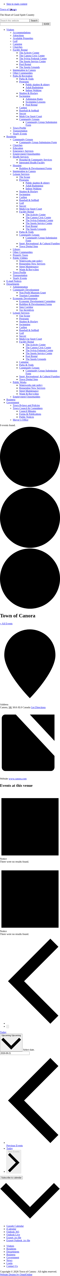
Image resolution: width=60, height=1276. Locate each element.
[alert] (30, 827)
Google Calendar (15, 1226)
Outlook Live (13, 1234)
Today (3, 1032)
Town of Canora (8, 9)
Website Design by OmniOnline (16, 1274)
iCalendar (11, 1229)
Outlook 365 (12, 1231)
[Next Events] (7, 1026)
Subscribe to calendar (11, 1177)
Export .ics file (13, 1237)
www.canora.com (18, 778)
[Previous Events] (33, 1023)
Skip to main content (16, 4)
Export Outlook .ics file (18, 1240)
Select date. (29, 1049)
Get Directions (38, 707)
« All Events (6, 623)
